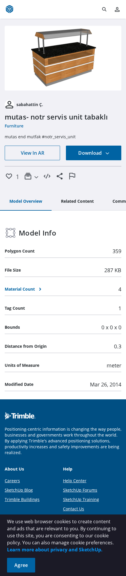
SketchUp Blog (19, 490)
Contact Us (73, 509)
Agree (21, 565)
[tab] (26, 201)
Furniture (14, 126)
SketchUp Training (81, 499)
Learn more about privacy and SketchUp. (55, 549)
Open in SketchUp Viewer (63, 58)
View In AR (32, 153)
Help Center (74, 480)
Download (90, 153)
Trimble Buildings (22, 499)
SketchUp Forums (80, 490)
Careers (12, 480)
